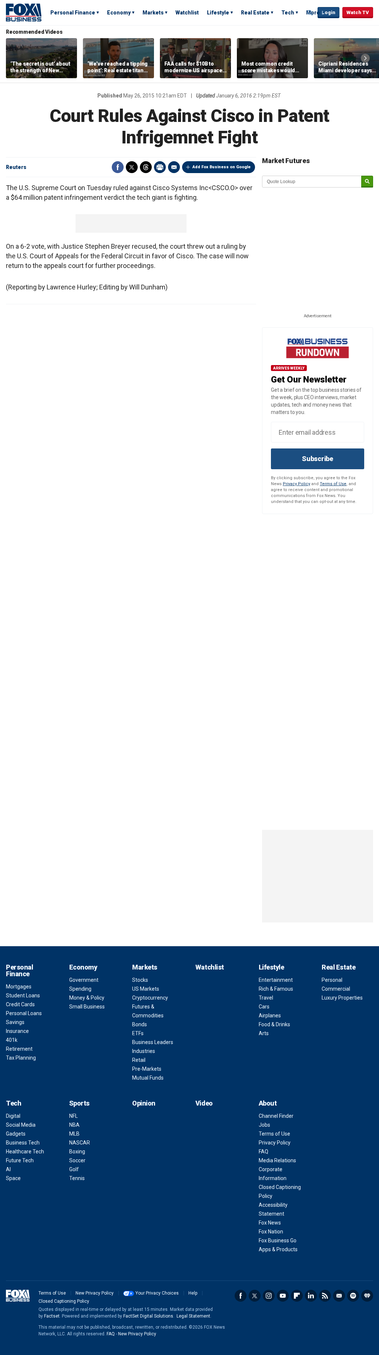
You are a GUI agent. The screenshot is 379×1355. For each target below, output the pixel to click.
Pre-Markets (146, 1069)
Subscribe (317, 459)
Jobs (264, 1125)
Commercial (336, 989)
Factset (52, 1316)
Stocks (140, 980)
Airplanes (270, 1015)
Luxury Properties (342, 998)
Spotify (353, 1296)
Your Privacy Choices (157, 1293)
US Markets (145, 989)
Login (328, 12)
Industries (143, 1051)
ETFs (138, 1033)
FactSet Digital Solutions (148, 1316)
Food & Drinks (274, 1024)
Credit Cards (20, 1004)
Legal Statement (193, 1316)
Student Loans (23, 995)
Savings (15, 1022)
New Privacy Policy (95, 1293)
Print (160, 167)
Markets (153, 13)
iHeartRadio (367, 1296)
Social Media (21, 1125)
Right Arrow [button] (365, 58)
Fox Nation (271, 1232)
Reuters (16, 167)
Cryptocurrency (150, 998)
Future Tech (20, 1160)
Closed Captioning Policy (63, 1301)
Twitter (132, 167)
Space (13, 1178)
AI (8, 1169)
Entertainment (276, 980)
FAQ (263, 1151)
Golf (74, 1169)
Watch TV (357, 12)
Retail (138, 1060)
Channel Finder (276, 1116)
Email (174, 167)
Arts (264, 1033)
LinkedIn (311, 1296)
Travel (266, 998)
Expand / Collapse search (310, 13)
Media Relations (277, 1160)
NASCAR (79, 1143)
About (268, 1103)
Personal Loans (24, 1013)
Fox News (270, 1223)
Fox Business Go (277, 1240)
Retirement (19, 1049)
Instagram (269, 1296)
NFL (73, 1116)
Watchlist (187, 13)
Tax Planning (21, 1058)
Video (204, 1103)
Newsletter (339, 1296)
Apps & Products (278, 1249)
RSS (325, 1296)
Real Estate (255, 13)
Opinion (143, 1103)
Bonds (139, 1024)
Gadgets (16, 1134)
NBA (74, 1125)
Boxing (77, 1151)
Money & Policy (86, 998)
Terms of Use (333, 483)
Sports (79, 1103)
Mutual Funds (148, 1078)
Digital (13, 1116)
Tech (287, 13)
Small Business (87, 1007)
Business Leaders (152, 1042)
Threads (146, 167)
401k (11, 1040)
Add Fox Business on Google (221, 167)
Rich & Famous (276, 989)
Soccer (77, 1160)
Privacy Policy (296, 483)
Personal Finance (72, 13)
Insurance (17, 1031)
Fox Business (23, 12)
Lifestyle (218, 13)
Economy (119, 13)
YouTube (283, 1296)
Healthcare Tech (25, 1151)
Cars (264, 1007)
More (313, 13)
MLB (74, 1134)
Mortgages (18, 987)
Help (192, 1293)
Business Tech (23, 1143)
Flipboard (297, 1296)
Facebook (118, 167)
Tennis (77, 1178)
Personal (332, 980)
